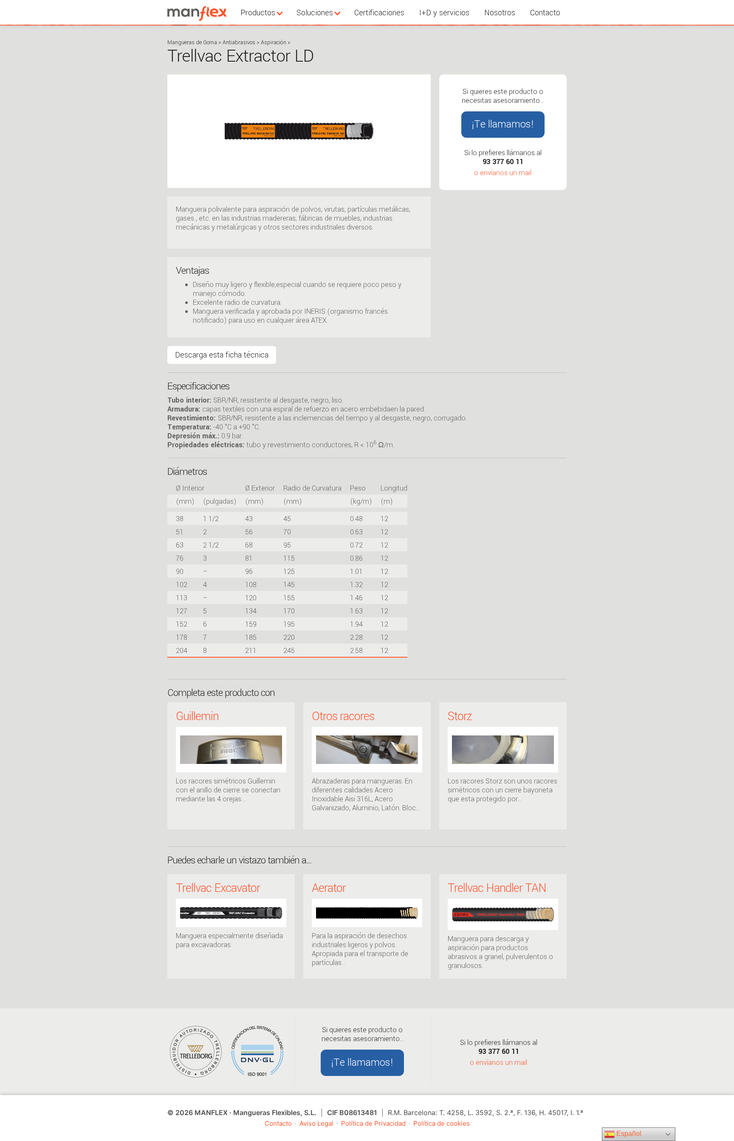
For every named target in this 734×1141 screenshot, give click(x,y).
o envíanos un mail (502, 173)
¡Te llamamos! (503, 124)
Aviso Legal (316, 1123)
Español (628, 1133)
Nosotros (499, 12)
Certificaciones (379, 12)
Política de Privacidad (373, 1123)
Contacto (545, 12)
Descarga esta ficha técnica (221, 354)
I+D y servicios (444, 12)
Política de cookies (441, 1123)
